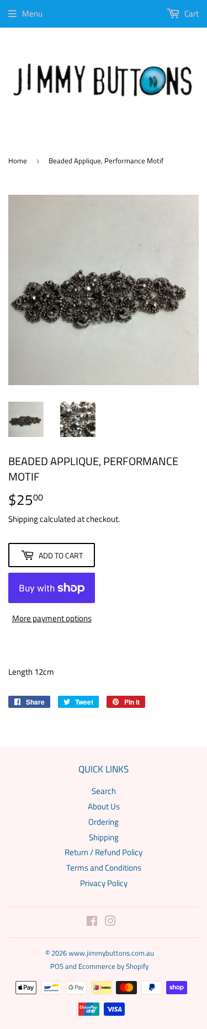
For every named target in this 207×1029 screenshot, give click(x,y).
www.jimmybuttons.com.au (111, 952)
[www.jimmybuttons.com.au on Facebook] (92, 922)
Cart (191, 13)
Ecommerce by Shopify (113, 966)
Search (104, 791)
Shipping (23, 519)
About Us (104, 806)
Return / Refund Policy (103, 852)
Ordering (103, 821)
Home (17, 160)
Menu (32, 13)
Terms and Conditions (103, 867)
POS (56, 966)
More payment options (52, 618)
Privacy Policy (104, 883)
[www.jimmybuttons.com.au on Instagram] (110, 922)
